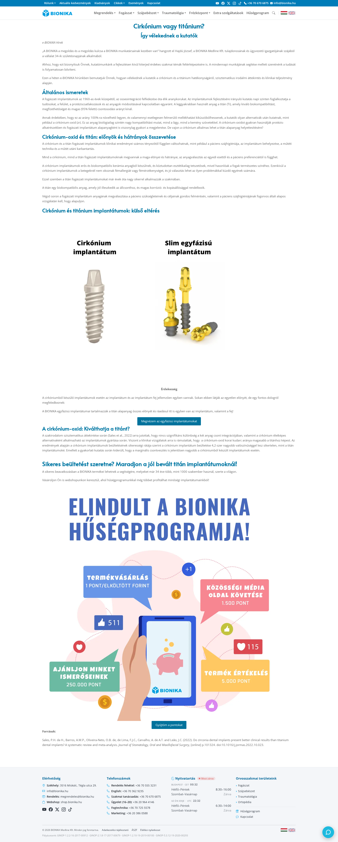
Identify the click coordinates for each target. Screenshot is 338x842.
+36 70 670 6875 (258, 3)
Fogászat (125, 13)
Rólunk (49, 3)
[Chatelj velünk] (328, 832)
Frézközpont (198, 13)
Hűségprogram (257, 13)
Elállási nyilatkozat (150, 830)
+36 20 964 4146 (132, 802)
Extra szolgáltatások (228, 13)
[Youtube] (217, 3)
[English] (292, 13)
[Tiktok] (240, 3)
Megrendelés (103, 13)
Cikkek (118, 3)
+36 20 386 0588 (129, 813)
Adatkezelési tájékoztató (115, 830)
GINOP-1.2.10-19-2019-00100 (138, 835)
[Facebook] (223, 3)
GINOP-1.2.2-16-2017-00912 (72, 835)
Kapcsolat (153, 3)
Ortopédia (244, 802)
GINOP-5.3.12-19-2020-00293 (172, 835)
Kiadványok (102, 3)
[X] (228, 3)
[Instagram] (234, 3)
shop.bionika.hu (64, 802)
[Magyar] (284, 12)
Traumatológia (173, 13)
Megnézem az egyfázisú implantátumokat (169, 421)
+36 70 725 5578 (130, 808)
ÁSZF (134, 830)
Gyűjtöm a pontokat (169, 725)
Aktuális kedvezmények (75, 3)
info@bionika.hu (284, 3)
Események (136, 3)
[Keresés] (274, 13)
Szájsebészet (147, 13)
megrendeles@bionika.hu (70, 796)
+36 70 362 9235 (127, 791)
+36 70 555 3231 (134, 785)
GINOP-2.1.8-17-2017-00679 (105, 835)
